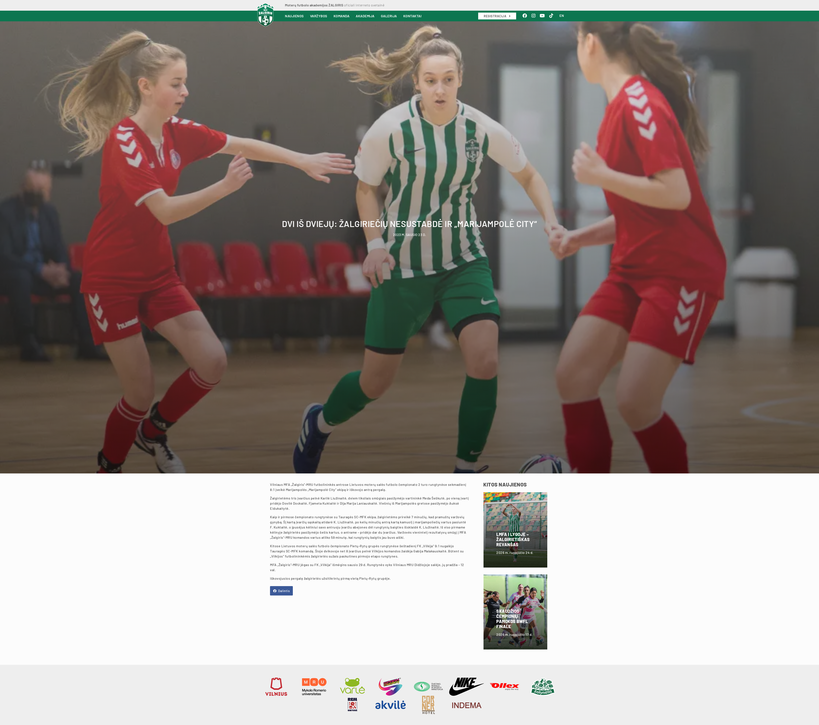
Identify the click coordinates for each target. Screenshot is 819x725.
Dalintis (283, 591)
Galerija (389, 16)
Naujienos (294, 16)
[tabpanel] (409, 246)
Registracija (495, 16)
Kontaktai (412, 16)
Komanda (342, 16)
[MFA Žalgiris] (265, 15)
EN (561, 15)
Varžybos (318, 16)
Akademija (365, 16)
